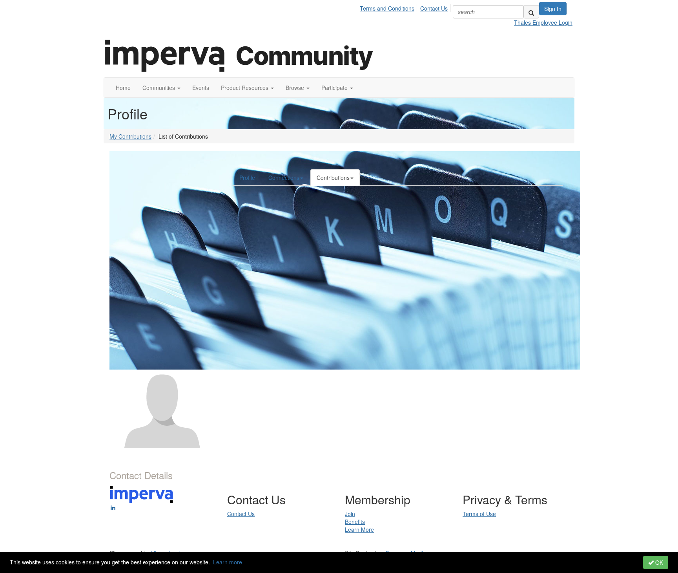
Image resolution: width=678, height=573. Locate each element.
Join (350, 514)
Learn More (359, 529)
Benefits (355, 521)
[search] (531, 11)
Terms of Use (479, 514)
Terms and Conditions (387, 8)
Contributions (333, 177)
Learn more (227, 562)
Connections (283, 177)
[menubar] (406, 7)
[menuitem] (389, 7)
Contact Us (434, 8)
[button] (161, 87)
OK (658, 562)
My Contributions (130, 136)
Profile (247, 177)
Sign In (552, 9)
